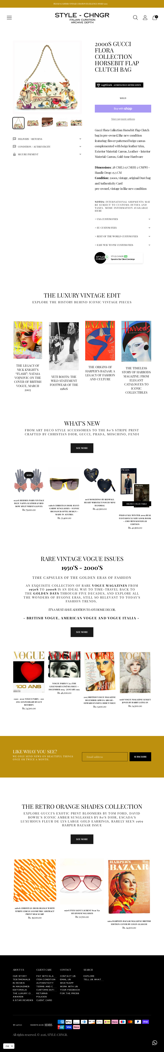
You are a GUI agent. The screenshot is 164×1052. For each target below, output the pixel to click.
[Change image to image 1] (18, 123)
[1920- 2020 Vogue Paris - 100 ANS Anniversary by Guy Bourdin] (29, 672)
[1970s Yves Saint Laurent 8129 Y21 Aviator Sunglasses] (82, 881)
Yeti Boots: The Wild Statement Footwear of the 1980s (64, 383)
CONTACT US (68, 976)
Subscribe (140, 756)
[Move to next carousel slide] (154, 483)
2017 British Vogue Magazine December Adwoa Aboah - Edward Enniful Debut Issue (100, 700)
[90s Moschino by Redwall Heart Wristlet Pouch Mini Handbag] (100, 480)
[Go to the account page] (145, 17)
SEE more (82, 448)
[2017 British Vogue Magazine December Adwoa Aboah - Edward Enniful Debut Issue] (100, 671)
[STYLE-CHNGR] (82, 17)
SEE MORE (82, 632)
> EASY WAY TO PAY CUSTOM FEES (114, 244)
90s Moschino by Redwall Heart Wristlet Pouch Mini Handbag (99, 502)
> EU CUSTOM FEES (106, 227)
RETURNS (41, 993)
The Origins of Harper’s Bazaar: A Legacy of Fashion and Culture (100, 373)
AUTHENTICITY (44, 983)
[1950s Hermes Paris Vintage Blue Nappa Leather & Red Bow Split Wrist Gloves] (29, 480)
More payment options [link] (123, 119)
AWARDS (18, 997)
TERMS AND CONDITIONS (51, 987)
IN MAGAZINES (21, 987)
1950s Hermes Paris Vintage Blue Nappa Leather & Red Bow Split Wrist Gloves (29, 503)
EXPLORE (89, 976)
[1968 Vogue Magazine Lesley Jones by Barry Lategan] (135, 672)
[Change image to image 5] (76, 123)
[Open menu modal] (9, 17)
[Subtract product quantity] (65, 518)
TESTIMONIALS (21, 980)
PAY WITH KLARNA (47, 976)
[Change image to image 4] (61, 123)
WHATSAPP (67, 983)
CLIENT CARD (44, 1000)
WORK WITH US (69, 987)
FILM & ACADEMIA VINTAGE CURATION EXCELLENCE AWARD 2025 (80, 3)
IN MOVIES (19, 983)
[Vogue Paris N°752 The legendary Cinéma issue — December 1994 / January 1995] (64, 664)
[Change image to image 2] (32, 123)
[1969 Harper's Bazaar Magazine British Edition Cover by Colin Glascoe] (129, 886)
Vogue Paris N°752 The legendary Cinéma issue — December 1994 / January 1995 (64, 686)
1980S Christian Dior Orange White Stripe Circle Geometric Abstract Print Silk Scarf (35, 911)
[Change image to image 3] (47, 123)
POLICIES (41, 997)
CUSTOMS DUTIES (46, 990)
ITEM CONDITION (45, 980)
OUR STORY (20, 976)
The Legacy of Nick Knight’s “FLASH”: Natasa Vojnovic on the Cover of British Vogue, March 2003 (27, 377)
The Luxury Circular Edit (29, 993)
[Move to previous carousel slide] (9, 483)
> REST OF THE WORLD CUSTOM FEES (116, 236)
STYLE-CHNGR (57, 1034)
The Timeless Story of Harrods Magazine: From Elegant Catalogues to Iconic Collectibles (136, 380)
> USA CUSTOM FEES (106, 219)
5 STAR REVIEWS (23, 1000)
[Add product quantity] (51, 518)
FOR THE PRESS (69, 993)
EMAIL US (65, 980)
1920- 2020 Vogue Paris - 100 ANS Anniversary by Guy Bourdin (29, 702)
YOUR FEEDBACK (70, 990)
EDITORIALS (20, 990)
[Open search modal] (135, 17)
